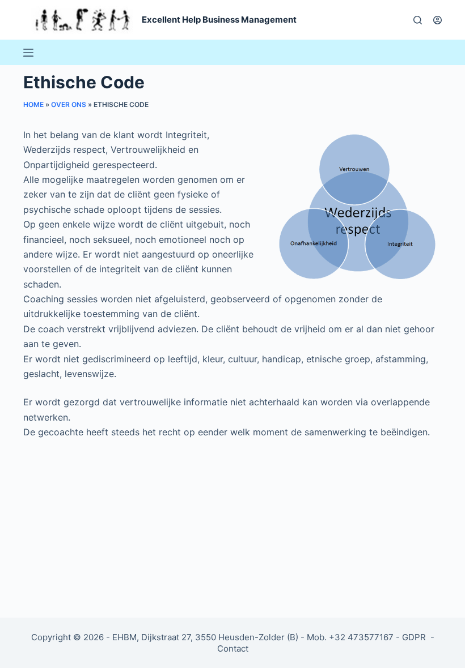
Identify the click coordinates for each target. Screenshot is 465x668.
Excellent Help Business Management (219, 19)
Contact (232, 648)
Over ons (68, 104)
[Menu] (28, 53)
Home (33, 104)
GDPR (415, 637)
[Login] (437, 20)
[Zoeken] (417, 20)
